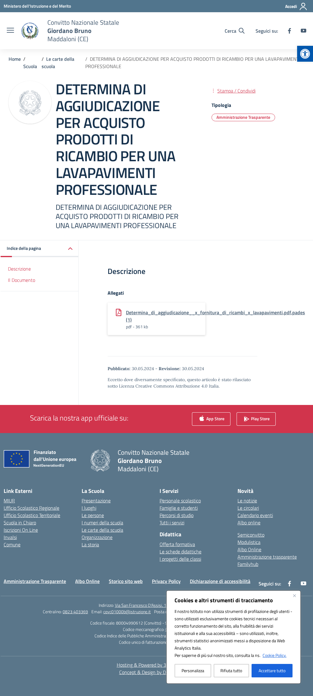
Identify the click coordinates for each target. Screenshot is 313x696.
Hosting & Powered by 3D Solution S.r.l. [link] (157, 665)
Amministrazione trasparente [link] (267, 556)
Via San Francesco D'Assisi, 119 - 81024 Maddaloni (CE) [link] (165, 605)
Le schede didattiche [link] (180, 551)
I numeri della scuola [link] (102, 522)
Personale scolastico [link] (180, 500)
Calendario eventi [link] (255, 515)
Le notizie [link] (247, 500)
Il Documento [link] (21, 280)
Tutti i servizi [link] (172, 522)
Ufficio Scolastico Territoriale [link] (32, 515)
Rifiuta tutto (231, 670)
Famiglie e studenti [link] (179, 508)
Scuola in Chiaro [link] (20, 522)
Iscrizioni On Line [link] (21, 530)
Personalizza (193, 670)
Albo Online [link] (249, 549)
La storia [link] (90, 544)
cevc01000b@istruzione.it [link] (127, 611)
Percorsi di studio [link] (176, 515)
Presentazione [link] (96, 500)
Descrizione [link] (19, 268)
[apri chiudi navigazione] (10, 31)
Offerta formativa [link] (177, 544)
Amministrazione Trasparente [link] (243, 117)
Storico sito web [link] (126, 581)
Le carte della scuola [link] (102, 530)
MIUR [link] (9, 500)
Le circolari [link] (248, 508)
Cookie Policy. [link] (274, 655)
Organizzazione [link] (97, 537)
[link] (305, 54)
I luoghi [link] (89, 508)
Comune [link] (12, 544)
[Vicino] (294, 595)
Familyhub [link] (248, 564)
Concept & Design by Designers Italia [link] (156, 672)
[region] (233, 637)
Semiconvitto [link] (251, 534)
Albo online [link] (249, 522)
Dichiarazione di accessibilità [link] (220, 581)
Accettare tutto (272, 670)
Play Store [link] (260, 418)
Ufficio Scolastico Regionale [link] (31, 508)
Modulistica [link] (249, 542)
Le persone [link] (93, 515)
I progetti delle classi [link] (180, 559)
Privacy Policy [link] (166, 581)
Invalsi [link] (10, 537)
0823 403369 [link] (75, 611)
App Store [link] (214, 418)
